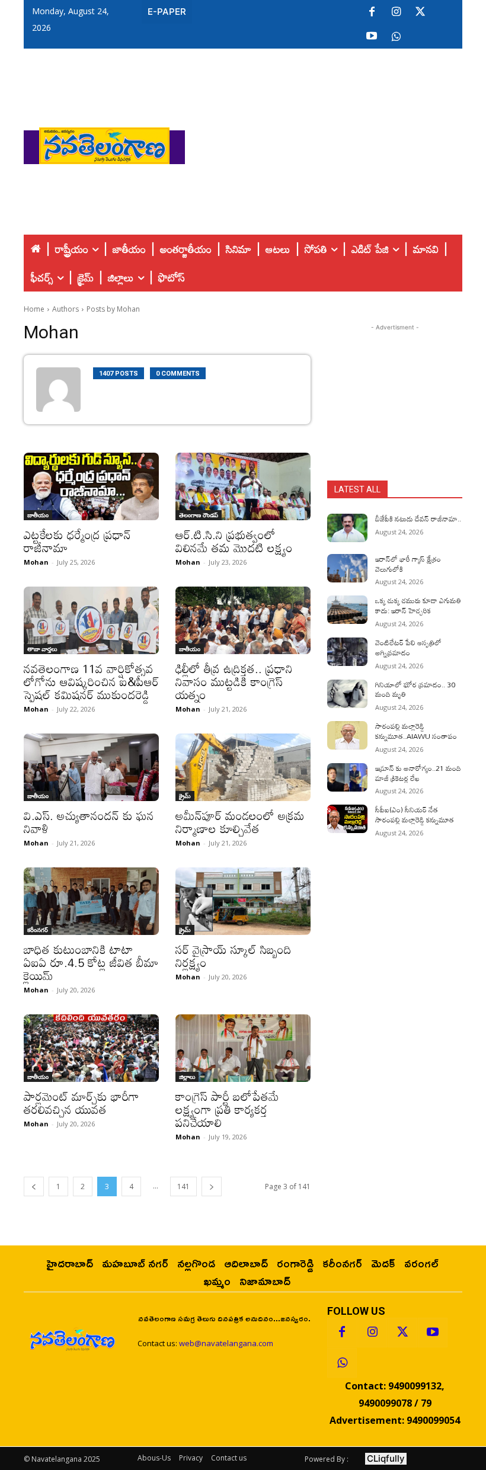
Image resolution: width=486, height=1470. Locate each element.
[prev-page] (34, 1186)
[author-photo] (64, 389)
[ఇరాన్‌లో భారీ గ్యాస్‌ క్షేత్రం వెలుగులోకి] (347, 568)
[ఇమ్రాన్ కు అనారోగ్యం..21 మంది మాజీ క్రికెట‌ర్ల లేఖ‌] (347, 777)
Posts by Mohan (113, 309)
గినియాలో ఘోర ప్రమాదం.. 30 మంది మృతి (415, 689)
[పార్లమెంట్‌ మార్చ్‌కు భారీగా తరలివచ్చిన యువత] (91, 1048)
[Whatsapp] (342, 1363)
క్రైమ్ (185, 796)
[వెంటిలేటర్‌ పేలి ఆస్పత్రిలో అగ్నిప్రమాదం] (347, 652)
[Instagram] (396, 12)
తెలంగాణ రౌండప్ (198, 515)
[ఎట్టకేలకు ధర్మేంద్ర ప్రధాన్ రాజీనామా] (91, 486)
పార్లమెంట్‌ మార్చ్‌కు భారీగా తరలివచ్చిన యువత (81, 1102)
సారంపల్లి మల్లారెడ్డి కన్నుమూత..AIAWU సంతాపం (416, 731)
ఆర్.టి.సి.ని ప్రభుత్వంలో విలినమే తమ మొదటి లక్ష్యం (234, 541)
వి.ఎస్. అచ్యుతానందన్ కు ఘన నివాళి (89, 821)
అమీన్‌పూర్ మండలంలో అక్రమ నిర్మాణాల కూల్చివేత (240, 821)
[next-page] (212, 1186)
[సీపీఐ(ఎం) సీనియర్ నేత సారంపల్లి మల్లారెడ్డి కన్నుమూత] (347, 819)
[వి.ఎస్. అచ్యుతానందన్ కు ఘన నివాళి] (91, 767)
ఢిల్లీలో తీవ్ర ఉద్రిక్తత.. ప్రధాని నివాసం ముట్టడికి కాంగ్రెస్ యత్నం (234, 681)
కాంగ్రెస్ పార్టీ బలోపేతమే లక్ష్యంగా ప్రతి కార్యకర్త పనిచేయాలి (227, 1109)
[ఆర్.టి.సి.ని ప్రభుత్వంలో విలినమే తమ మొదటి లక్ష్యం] (243, 486)
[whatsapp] (396, 36)
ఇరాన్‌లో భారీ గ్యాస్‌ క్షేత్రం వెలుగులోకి (408, 564)
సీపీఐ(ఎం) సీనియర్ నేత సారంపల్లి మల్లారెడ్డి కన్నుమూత (414, 814)
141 (183, 1186)
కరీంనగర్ (37, 929)
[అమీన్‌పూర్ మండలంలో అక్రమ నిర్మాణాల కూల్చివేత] (243, 767)
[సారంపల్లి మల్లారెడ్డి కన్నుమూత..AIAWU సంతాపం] (347, 735)
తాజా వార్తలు (42, 649)
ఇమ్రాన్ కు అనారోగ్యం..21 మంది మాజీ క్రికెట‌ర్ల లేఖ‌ (418, 773)
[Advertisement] (335, 143)
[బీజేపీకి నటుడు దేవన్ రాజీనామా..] (347, 528)
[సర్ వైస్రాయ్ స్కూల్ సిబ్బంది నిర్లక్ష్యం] (243, 901)
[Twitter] (420, 12)
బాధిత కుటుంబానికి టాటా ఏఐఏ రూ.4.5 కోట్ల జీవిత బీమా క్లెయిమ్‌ (91, 962)
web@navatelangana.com (226, 1343)
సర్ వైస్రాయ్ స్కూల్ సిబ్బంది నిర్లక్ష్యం (233, 955)
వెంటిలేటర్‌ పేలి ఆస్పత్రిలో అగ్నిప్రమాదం (408, 647)
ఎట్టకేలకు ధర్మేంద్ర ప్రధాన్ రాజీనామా (77, 541)
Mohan (36, 562)
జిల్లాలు (187, 1076)
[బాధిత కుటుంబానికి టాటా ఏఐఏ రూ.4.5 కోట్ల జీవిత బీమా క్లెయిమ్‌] (91, 901)
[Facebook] (371, 12)
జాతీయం (38, 515)
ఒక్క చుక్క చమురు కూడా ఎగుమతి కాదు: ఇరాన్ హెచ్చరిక (418, 605)
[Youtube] (371, 36)
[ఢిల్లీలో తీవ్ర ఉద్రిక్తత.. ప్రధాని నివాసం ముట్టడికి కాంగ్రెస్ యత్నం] (243, 620)
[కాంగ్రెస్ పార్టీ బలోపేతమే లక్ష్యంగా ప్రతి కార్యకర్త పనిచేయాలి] (243, 1048)
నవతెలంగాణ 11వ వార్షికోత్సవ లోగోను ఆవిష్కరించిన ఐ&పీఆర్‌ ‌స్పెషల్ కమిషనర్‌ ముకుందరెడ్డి (91, 681)
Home (34, 309)
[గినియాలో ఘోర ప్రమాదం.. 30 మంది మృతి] (347, 694)
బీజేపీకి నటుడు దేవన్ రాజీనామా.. (418, 518)
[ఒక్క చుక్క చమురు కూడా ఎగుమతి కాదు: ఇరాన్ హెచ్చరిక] (347, 609)
